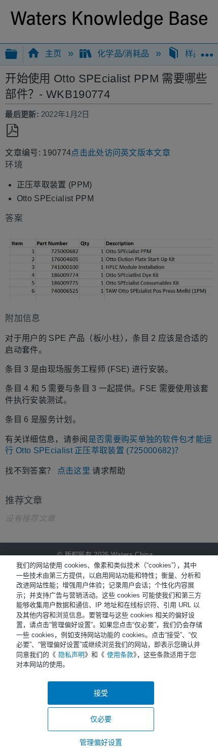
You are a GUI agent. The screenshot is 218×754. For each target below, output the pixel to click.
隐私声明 (71, 654)
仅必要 (101, 719)
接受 (101, 693)
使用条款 (120, 654)
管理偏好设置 (101, 742)
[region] (109, 654)
